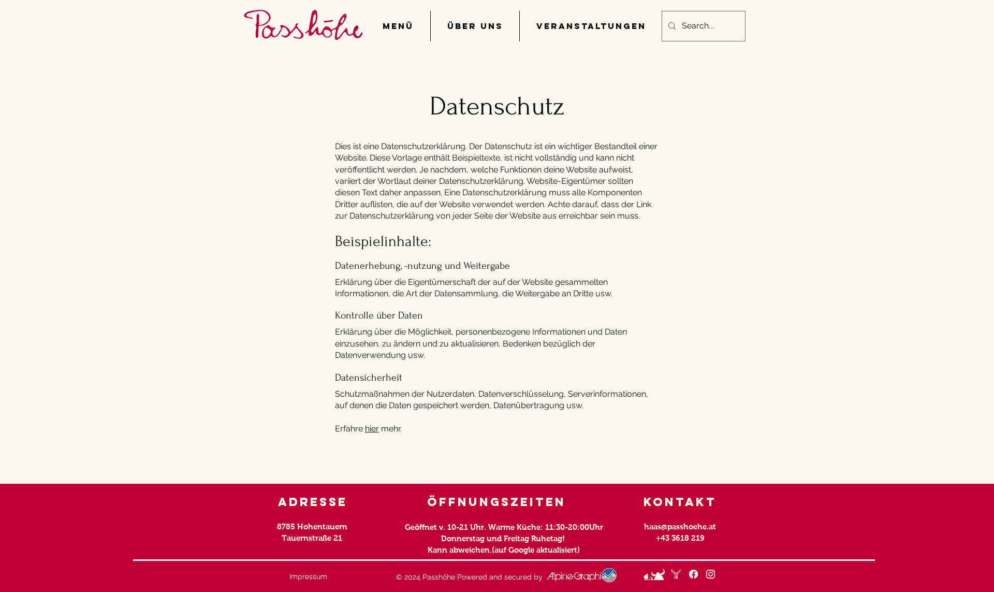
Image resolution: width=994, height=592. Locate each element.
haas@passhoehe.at (680, 526)
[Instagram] (711, 574)
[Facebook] (693, 574)
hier (372, 429)
